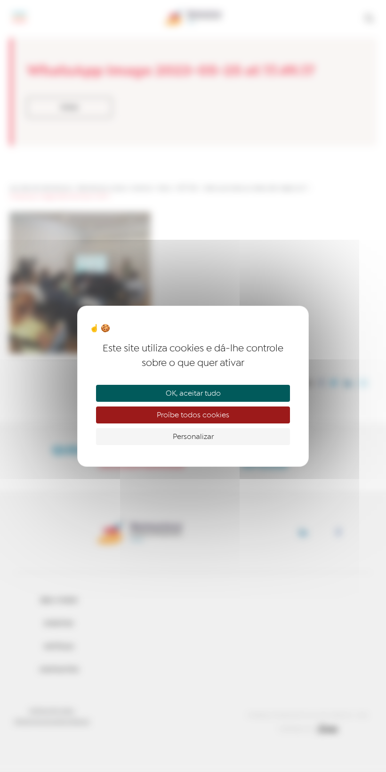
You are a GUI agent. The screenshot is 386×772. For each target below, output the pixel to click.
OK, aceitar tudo (193, 393)
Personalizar (193, 436)
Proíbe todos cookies (193, 415)
